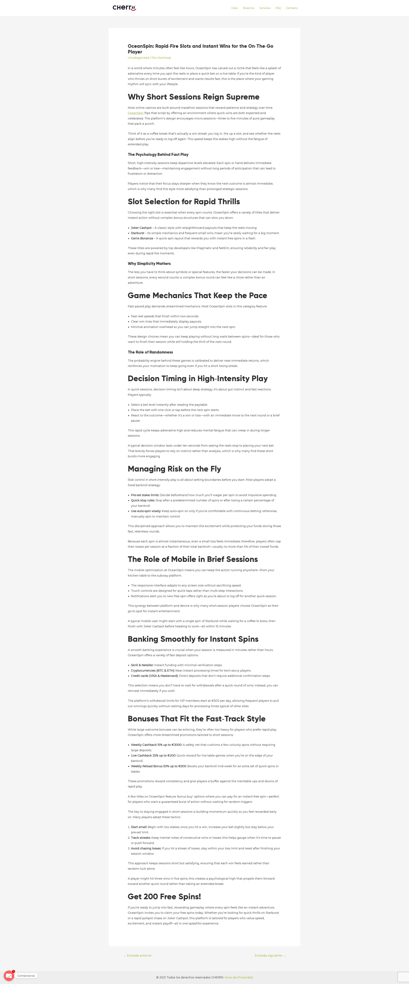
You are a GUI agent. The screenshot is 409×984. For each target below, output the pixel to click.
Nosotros (248, 8)
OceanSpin (136, 113)
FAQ (278, 8)
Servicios (264, 8)
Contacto (292, 8)
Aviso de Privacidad (239, 977)
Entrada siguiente (270, 955)
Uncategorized (138, 58)
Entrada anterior (137, 955)
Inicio (234, 8)
